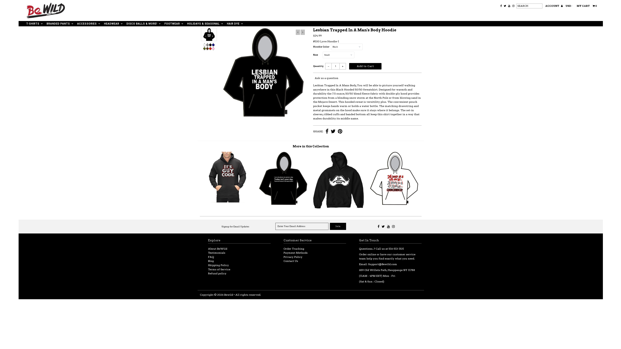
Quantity (318, 66)
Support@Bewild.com (382, 264)
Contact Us (290, 261)
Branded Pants (58, 23)
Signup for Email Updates (235, 226)
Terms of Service (219, 269)
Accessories (87, 23)
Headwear (111, 23)
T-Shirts (32, 23)
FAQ (211, 257)
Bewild (228, 294)
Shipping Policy (218, 265)
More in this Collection (311, 146)
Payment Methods (295, 252)
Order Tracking (293, 248)
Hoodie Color (321, 47)
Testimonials (216, 252)
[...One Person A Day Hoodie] (283, 204)
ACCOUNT (552, 6)
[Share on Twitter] (333, 131)
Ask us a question (326, 78)
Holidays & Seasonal (203, 23)
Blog (211, 261)
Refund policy (217, 273)
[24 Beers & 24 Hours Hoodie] (394, 204)
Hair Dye (233, 23)
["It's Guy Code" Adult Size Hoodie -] (227, 201)
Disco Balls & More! (141, 23)
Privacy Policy (292, 257)
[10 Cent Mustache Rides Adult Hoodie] (338, 207)
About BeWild (217, 248)
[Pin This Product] (340, 131)
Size (315, 55)
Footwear (172, 23)
